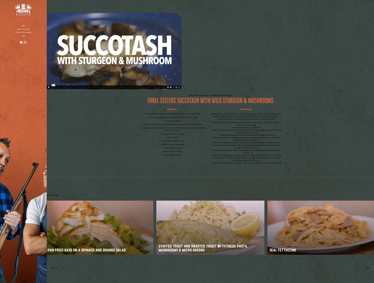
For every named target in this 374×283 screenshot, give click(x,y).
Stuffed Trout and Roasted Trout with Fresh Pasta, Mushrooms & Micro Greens (203, 248)
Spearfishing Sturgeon (221, 95)
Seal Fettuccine (283, 250)
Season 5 (205, 95)
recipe (196, 95)
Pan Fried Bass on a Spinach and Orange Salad (87, 250)
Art (190, 95)
